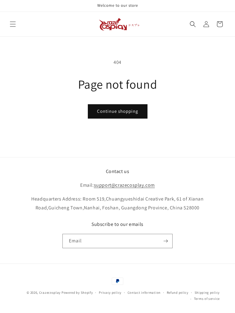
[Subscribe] (165, 241)
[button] (13, 24)
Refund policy (177, 292)
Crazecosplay (50, 292)
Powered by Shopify (77, 292)
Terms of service (207, 298)
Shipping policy (207, 292)
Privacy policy (110, 292)
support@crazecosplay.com (124, 185)
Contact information (144, 292)
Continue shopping (117, 111)
